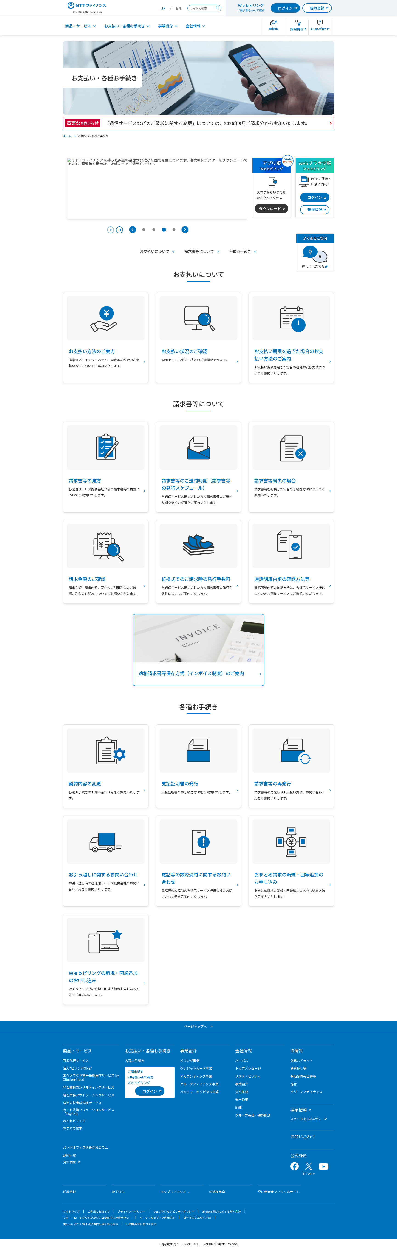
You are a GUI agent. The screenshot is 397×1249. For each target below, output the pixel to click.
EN (178, 8)
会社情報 (193, 26)
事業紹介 (165, 26)
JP (163, 8)
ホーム (67, 136)
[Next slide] (184, 229)
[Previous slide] (132, 229)
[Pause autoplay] (115, 230)
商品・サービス (78, 26)
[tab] (143, 229)
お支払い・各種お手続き (124, 26)
